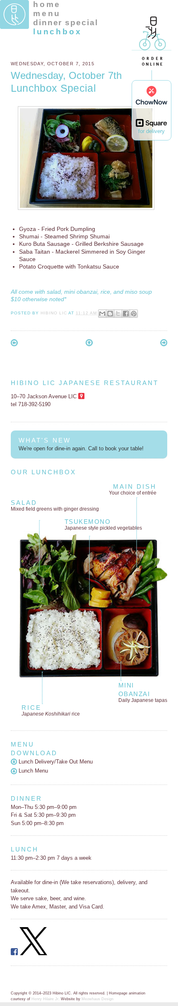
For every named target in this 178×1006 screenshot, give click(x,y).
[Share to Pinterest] (134, 313)
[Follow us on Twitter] (33, 953)
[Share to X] (118, 313)
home (47, 4)
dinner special (65, 22)
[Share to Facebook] (126, 313)
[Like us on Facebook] (14, 953)
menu (47, 13)
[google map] (81, 396)
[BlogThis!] (110, 313)
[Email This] (102, 313)
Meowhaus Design (97, 999)
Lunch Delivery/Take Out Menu (55, 762)
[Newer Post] (14, 344)
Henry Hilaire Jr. (45, 999)
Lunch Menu (32, 771)
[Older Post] (163, 344)
